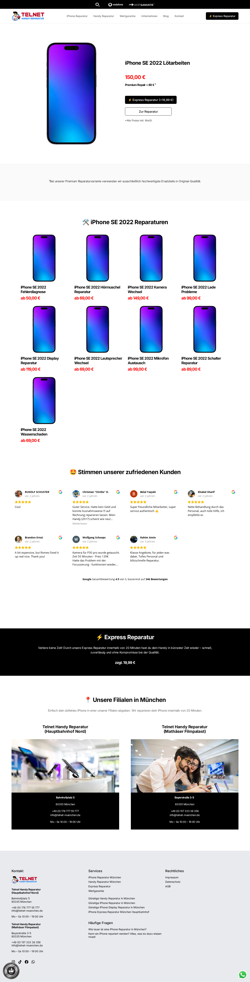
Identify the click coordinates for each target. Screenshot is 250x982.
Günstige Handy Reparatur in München (111, 898)
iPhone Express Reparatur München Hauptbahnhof (118, 911)
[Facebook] (26, 962)
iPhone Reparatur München (104, 877)
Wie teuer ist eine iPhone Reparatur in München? (117, 929)
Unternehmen (149, 16)
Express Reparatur (99, 886)
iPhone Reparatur (77, 16)
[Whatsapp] (33, 962)
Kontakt (179, 16)
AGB (168, 886)
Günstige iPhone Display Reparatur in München (116, 907)
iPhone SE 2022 (112, 222)
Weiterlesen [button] (79, 523)
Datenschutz (172, 881)
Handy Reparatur (103, 16)
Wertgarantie (127, 16)
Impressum (171, 877)
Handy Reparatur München (104, 881)
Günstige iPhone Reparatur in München (111, 902)
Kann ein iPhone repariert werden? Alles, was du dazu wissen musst (124, 935)
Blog (166, 16)
